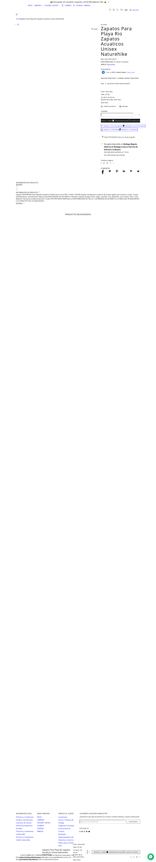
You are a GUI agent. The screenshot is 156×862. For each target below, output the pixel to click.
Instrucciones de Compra (64, 829)
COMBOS (40, 826)
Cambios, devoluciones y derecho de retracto (24, 821)
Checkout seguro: (107, 160)
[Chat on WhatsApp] (151, 857)
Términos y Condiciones (24, 817)
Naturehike (111, 64)
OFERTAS (40, 828)
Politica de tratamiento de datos (24, 827)
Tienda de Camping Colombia (20, 9)
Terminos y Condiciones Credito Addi (24, 832)
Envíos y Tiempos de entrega (65, 821)
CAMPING (40, 820)
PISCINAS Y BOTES (43, 823)
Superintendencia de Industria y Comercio (66, 838)
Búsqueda (62, 834)
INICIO (39, 817)
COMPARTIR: (105, 168)
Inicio (18, 19)
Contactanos (62, 817)
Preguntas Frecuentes (66, 826)
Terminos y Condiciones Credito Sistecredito (24, 838)
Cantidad (104, 111)
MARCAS (40, 831)
